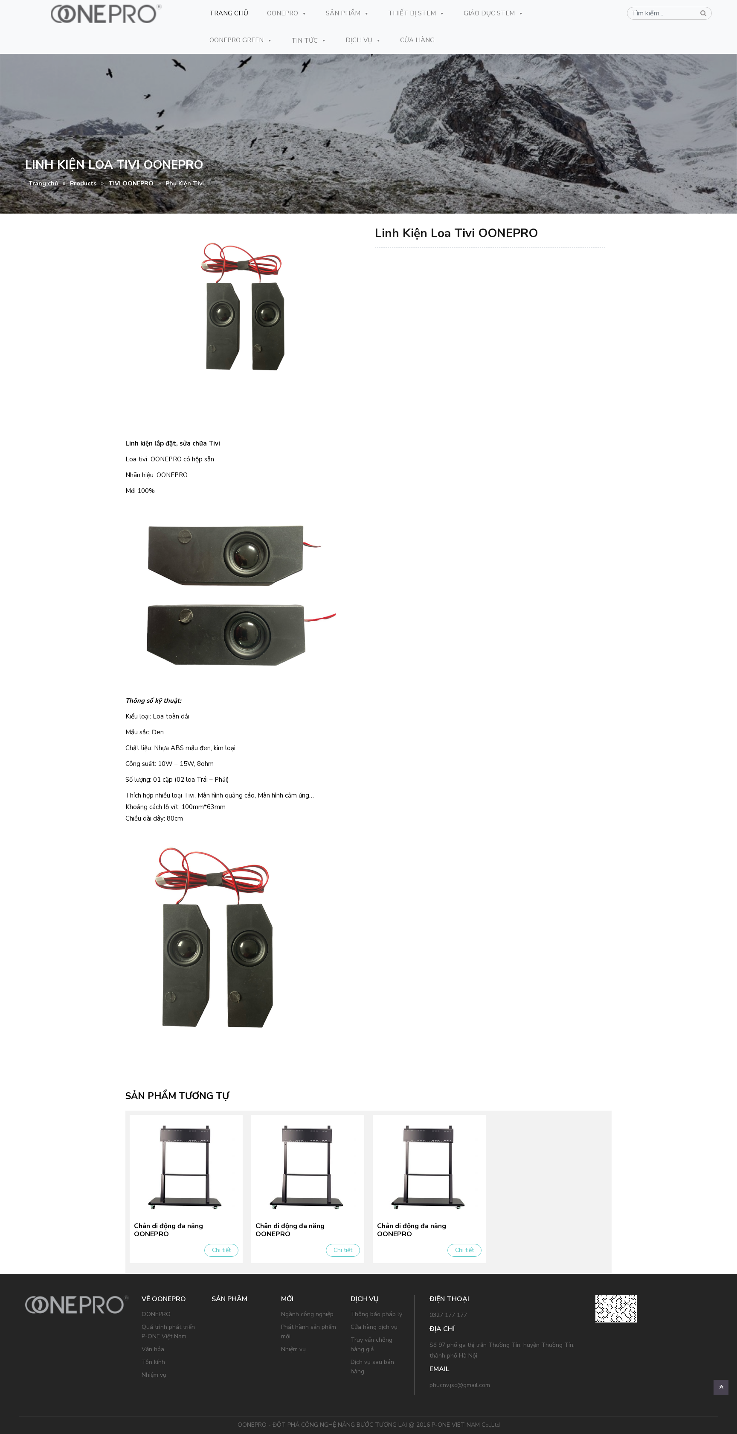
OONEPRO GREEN (236, 40)
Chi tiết (221, 1250)
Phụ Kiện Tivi (184, 183)
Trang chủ (43, 183)
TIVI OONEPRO (131, 183)
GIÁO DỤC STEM (489, 13)
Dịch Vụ (358, 40)
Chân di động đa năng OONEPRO (168, 1230)
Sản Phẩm (343, 13)
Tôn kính (153, 1362)
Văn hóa (153, 1349)
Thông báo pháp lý (376, 1314)
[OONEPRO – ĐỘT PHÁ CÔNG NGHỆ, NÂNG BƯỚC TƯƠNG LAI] (106, 13)
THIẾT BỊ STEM (412, 13)
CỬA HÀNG (417, 40)
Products (83, 183)
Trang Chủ (228, 13)
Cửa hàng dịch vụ (374, 1327)
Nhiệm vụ (154, 1375)
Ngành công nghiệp (307, 1314)
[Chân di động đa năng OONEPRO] (186, 1166)
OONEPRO (282, 13)
